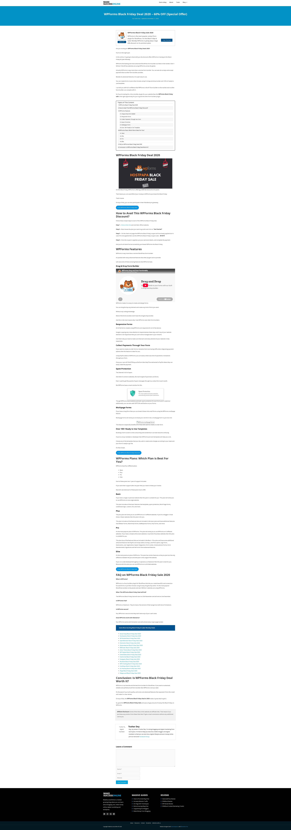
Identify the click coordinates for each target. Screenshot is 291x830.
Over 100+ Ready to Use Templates (131, 127)
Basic (123, 133)
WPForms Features (124, 111)
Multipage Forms (126, 125)
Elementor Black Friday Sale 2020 (130, 643)
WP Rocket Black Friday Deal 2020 (130, 638)
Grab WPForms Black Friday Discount (128, 453)
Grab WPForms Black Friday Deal (127, 207)
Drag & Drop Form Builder (128, 114)
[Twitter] (104, 814)
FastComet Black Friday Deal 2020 (130, 657)
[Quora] (110, 814)
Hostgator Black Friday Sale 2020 (130, 659)
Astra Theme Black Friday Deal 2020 (131, 650)
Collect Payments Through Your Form (131, 119)
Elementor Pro (184, 826)
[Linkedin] (114, 814)
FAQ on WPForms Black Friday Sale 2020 (130, 144)
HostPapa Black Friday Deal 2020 (130, 666)
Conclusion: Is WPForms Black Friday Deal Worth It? (133, 147)
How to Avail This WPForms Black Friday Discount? (133, 108)
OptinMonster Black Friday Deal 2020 (131, 640)
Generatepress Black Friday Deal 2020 (131, 645)
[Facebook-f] (107, 814)
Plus (123, 136)
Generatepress (174, 826)
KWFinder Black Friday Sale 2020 (130, 647)
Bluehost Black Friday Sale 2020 (129, 661)
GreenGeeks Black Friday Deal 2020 (130, 654)
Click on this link (126, 225)
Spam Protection (126, 122)
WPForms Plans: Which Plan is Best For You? (131, 130)
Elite (123, 141)
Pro (123, 138)
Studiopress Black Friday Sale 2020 (130, 636)
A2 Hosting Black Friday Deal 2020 (130, 668)
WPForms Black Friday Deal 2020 (128, 105)
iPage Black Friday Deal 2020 (128, 671)
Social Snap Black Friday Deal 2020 (130, 634)
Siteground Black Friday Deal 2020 (130, 673)
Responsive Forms (126, 116)
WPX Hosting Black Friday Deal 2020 (131, 664)
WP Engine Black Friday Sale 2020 (130, 652)
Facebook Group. (144, 736)
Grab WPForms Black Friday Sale (127, 569)
